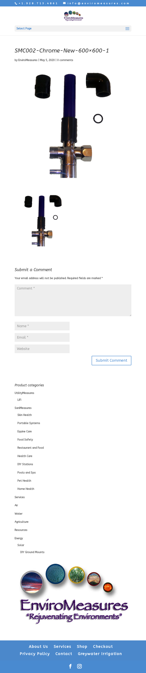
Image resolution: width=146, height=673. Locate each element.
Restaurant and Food (30, 447)
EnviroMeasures (27, 60)
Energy (19, 538)
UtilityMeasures (24, 393)
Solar (20, 545)
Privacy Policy (35, 654)
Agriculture (22, 522)
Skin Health (24, 415)
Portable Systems (28, 423)
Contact (64, 654)
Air (16, 505)
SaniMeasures (23, 408)
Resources (21, 530)
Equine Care (24, 431)
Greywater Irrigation (100, 654)
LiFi (19, 399)
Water (18, 513)
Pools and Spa (26, 472)
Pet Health (24, 480)
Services (20, 497)
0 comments (65, 60)
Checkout (103, 646)
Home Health (25, 489)
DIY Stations (25, 464)
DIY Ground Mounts (32, 552)
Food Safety (25, 439)
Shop (82, 646)
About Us (38, 646)
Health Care (24, 456)
